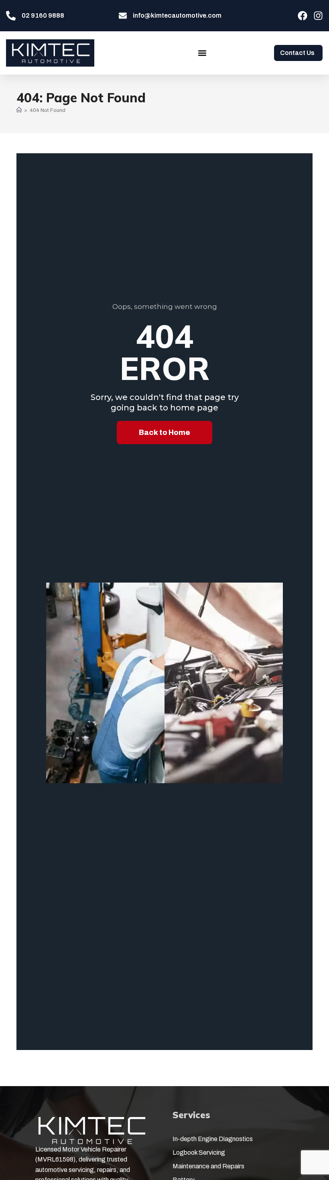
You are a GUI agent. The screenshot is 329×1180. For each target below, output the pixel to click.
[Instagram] (318, 15)
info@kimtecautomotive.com (177, 15)
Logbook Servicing (199, 1152)
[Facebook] (302, 15)
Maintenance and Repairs (208, 1166)
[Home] (19, 110)
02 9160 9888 (43, 15)
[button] (202, 52)
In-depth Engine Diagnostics (213, 1138)
